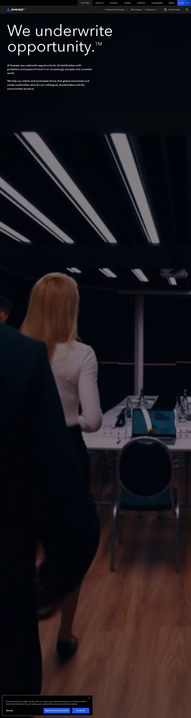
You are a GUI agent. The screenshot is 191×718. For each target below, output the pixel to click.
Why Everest (136, 9)
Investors (114, 3)
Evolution (141, 3)
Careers (127, 3)
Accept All (80, 711)
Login (181, 3)
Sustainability (157, 3)
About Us (100, 3)
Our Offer (85, 3)
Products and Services (114, 9)
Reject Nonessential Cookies (57, 711)
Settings (9, 710)
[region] (47, 705)
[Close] (89, 698)
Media (171, 3)
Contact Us (150, 9)
